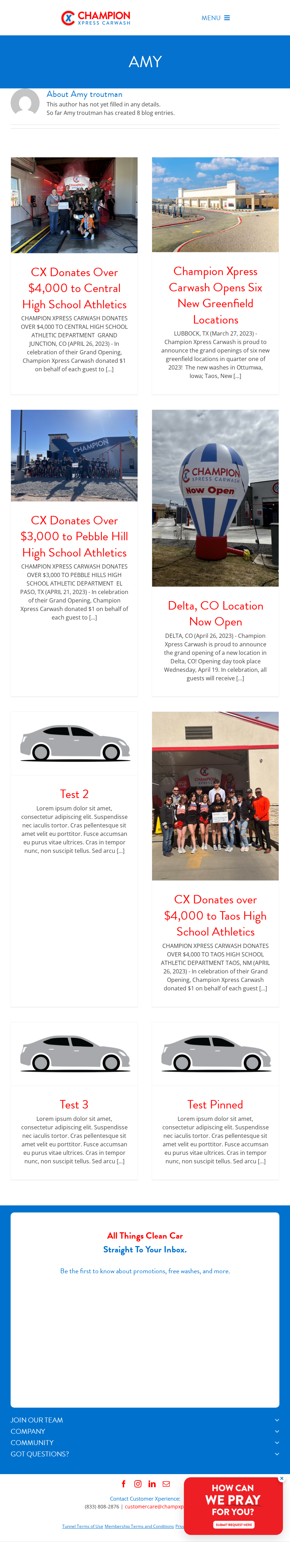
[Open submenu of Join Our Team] (277, 1420)
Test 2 (74, 794)
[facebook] (123, 1484)
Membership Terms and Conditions (139, 1526)
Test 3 (74, 1104)
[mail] (166, 1484)
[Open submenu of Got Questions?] (277, 1454)
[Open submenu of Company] (277, 1431)
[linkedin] (152, 1484)
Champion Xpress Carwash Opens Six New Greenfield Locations (215, 295)
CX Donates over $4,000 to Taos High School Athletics (215, 915)
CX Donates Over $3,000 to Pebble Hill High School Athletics (74, 536)
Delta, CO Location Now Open (215, 613)
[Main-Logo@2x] (95, 12)
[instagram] (137, 1484)
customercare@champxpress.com (165, 1506)
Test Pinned (215, 1104)
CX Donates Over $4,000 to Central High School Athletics (74, 288)
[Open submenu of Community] (277, 1442)
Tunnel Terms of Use (82, 1526)
